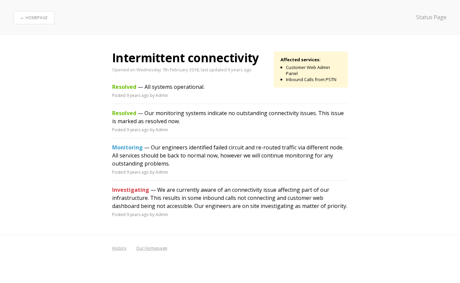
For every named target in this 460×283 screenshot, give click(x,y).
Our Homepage (151, 248)
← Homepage (34, 18)
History (119, 248)
